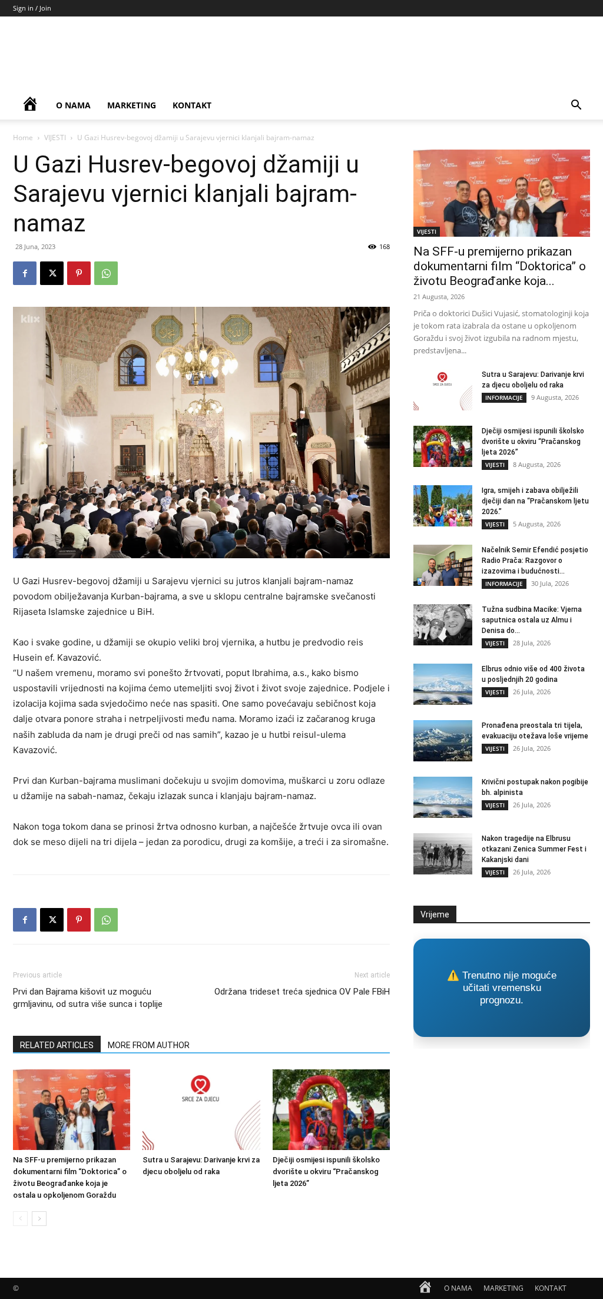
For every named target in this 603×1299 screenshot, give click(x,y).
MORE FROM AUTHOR (149, 1045)
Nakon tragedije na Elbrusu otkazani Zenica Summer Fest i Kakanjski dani (534, 849)
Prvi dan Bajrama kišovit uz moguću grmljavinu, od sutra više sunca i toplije (88, 997)
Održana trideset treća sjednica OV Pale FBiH (302, 991)
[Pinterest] (79, 273)
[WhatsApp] (106, 273)
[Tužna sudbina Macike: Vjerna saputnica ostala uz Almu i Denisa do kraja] (442, 624)
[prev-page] (20, 1218)
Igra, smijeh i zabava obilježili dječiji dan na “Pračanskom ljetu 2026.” (535, 501)
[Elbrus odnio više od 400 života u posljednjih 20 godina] (442, 684)
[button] (576, 106)
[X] (52, 273)
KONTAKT (192, 105)
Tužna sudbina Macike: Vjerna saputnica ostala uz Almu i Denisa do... (532, 620)
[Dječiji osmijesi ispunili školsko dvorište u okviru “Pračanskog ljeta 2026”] (331, 1109)
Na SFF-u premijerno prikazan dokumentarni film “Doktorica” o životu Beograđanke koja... (499, 266)
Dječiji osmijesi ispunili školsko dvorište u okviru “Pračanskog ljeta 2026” (326, 1171)
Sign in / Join (32, 8)
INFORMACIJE (504, 397)
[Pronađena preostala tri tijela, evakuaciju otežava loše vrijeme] (442, 740)
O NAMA (73, 105)
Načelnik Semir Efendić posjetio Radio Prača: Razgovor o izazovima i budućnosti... (535, 560)
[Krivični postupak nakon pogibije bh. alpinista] (442, 797)
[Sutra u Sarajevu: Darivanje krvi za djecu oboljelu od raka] (201, 1109)
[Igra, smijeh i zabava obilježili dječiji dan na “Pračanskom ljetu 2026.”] (442, 505)
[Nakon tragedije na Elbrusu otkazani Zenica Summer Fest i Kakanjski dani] (442, 853)
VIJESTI (55, 137)
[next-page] (39, 1218)
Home (23, 137)
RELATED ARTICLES (57, 1045)
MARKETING (131, 105)
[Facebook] (25, 273)
